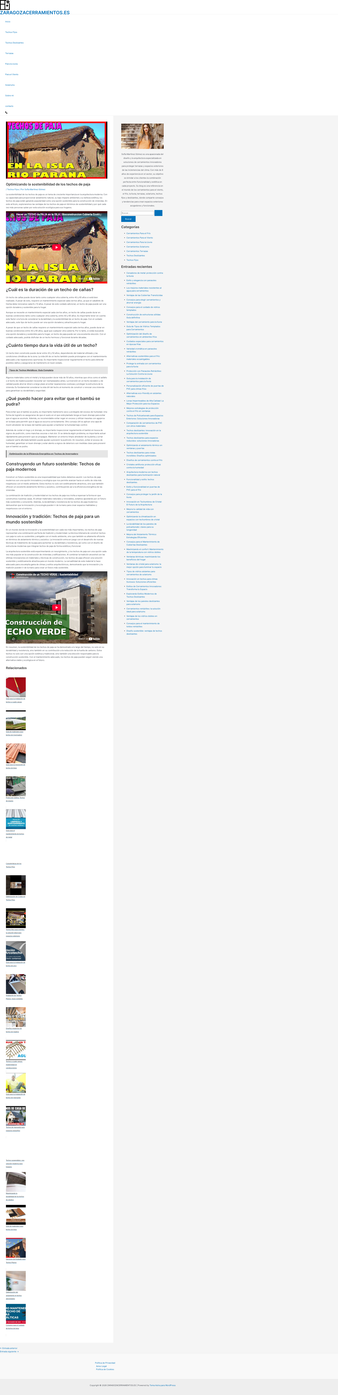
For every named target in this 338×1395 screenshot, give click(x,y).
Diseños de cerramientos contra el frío (144, 460)
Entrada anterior (8, 1348)
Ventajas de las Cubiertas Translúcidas (144, 295)
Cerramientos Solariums (137, 246)
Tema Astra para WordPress (163, 1385)
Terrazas (9, 53)
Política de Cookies (105, 1369)
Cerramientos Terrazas (137, 251)
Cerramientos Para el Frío (138, 233)
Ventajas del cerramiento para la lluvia (144, 322)
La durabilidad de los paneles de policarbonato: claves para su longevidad (141, 527)
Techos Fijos (11, 32)
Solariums (10, 85)
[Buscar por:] (141, 213)
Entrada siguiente (9, 1351)
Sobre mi (9, 95)
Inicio (7, 21)
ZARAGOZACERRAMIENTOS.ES (35, 12)
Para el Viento (11, 74)
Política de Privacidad (105, 1363)
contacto (9, 106)
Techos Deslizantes (14, 42)
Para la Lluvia (11, 64)
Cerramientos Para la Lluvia (139, 242)
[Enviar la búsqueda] (158, 213)
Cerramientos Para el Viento (139, 237)
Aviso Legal (101, 1366)
